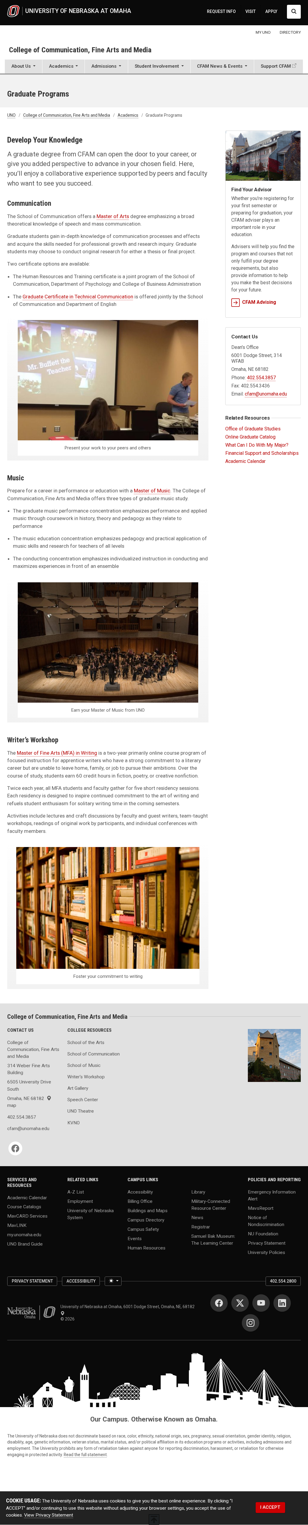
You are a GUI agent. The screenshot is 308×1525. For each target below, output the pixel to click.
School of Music (83, 1065)
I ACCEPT (270, 1507)
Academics (128, 115)
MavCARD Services (27, 1216)
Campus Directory (146, 1219)
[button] (23, 67)
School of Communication (93, 1054)
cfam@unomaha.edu (266, 394)
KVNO (73, 1123)
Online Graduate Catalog (250, 437)
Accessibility (140, 1191)
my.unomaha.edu (24, 1234)
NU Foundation (263, 1234)
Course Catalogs (24, 1206)
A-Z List (75, 1191)
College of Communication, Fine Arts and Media (80, 49)
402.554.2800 (283, 1281)
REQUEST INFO (221, 11)
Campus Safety (143, 1229)
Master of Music (152, 491)
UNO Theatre (80, 1111)
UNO (11, 115)
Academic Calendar (245, 461)
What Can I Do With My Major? (256, 445)
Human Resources (146, 1247)
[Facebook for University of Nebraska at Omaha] (219, 1303)
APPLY (271, 11)
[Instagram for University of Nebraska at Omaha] (250, 1323)
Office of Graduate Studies (253, 429)
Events (135, 1238)
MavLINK (16, 1225)
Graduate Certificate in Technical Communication (78, 297)
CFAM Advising (259, 302)
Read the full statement (85, 1454)
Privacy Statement (266, 1243)
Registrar (200, 1227)
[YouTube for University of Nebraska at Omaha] (261, 1303)
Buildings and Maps (148, 1210)
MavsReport (260, 1208)
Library (198, 1191)
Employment (80, 1201)
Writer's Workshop (86, 1077)
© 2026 (68, 1319)
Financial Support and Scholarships (262, 453)
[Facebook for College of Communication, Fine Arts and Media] (15, 1148)
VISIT (250, 11)
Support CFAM (276, 66)
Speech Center (82, 1099)
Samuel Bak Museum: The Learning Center (213, 1240)
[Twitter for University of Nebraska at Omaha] (240, 1303)
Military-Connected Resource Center (210, 1204)
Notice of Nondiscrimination (266, 1221)
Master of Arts (113, 216)
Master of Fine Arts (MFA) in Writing (57, 753)
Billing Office (140, 1201)
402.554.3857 (261, 377)
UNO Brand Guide (25, 1244)
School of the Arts (85, 1042)
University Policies (266, 1252)
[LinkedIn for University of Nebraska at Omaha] (282, 1303)
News (197, 1217)
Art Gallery (77, 1088)
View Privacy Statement (48, 1515)
